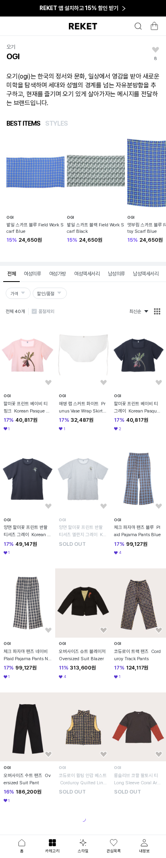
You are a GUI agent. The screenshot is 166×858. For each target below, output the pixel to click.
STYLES (56, 123)
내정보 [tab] (144, 850)
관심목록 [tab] (113, 850)
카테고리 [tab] (52, 850)
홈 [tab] (22, 850)
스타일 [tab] (83, 850)
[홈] (83, 26)
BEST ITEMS (23, 123)
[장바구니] (153, 28)
